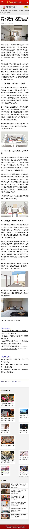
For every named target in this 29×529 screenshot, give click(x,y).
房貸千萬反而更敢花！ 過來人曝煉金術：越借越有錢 (7, 404)
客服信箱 (7, 526)
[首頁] (14, 2)
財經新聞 (5, 10)
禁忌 (16, 381)
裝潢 (20, 381)
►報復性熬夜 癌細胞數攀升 (10, 346)
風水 (6, 381)
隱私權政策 (22, 526)
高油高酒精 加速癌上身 (7, 446)
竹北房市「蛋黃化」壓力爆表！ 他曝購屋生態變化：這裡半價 (24, 416)
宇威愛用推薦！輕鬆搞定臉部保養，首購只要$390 (24, 458)
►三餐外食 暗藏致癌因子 (9, 349)
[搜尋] (26, 3)
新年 (9, 381)
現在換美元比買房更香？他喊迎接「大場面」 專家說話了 (7, 461)
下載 (26, 7)
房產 (10, 10)
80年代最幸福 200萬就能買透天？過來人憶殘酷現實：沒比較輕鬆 (7, 419)
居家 (13, 381)
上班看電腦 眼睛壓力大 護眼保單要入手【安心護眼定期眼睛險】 (5, 431)
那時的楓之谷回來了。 (5, 473)
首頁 (1, 10)
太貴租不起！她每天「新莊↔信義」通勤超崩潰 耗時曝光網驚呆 (24, 431)
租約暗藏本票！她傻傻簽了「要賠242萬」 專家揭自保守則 (24, 473)
